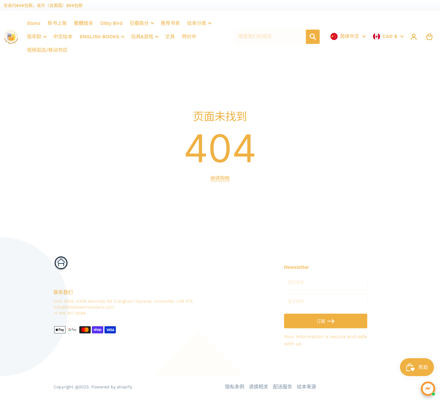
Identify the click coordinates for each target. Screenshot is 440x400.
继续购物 (220, 178)
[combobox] (270, 37)
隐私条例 (234, 387)
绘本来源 (306, 387)
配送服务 (282, 387)
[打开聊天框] (428, 388)
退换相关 (258, 387)
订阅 (321, 321)
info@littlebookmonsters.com (84, 307)
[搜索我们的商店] (313, 37)
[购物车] (429, 36)
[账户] (414, 36)
